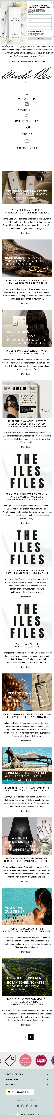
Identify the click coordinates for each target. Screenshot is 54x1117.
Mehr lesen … (27, 233)
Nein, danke (40, 41)
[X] (31, 1105)
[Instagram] (22, 1105)
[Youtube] (35, 1105)
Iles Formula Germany (29, 1101)
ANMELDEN (40, 38)
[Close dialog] (51, 3)
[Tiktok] (27, 1105)
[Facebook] (18, 1105)
